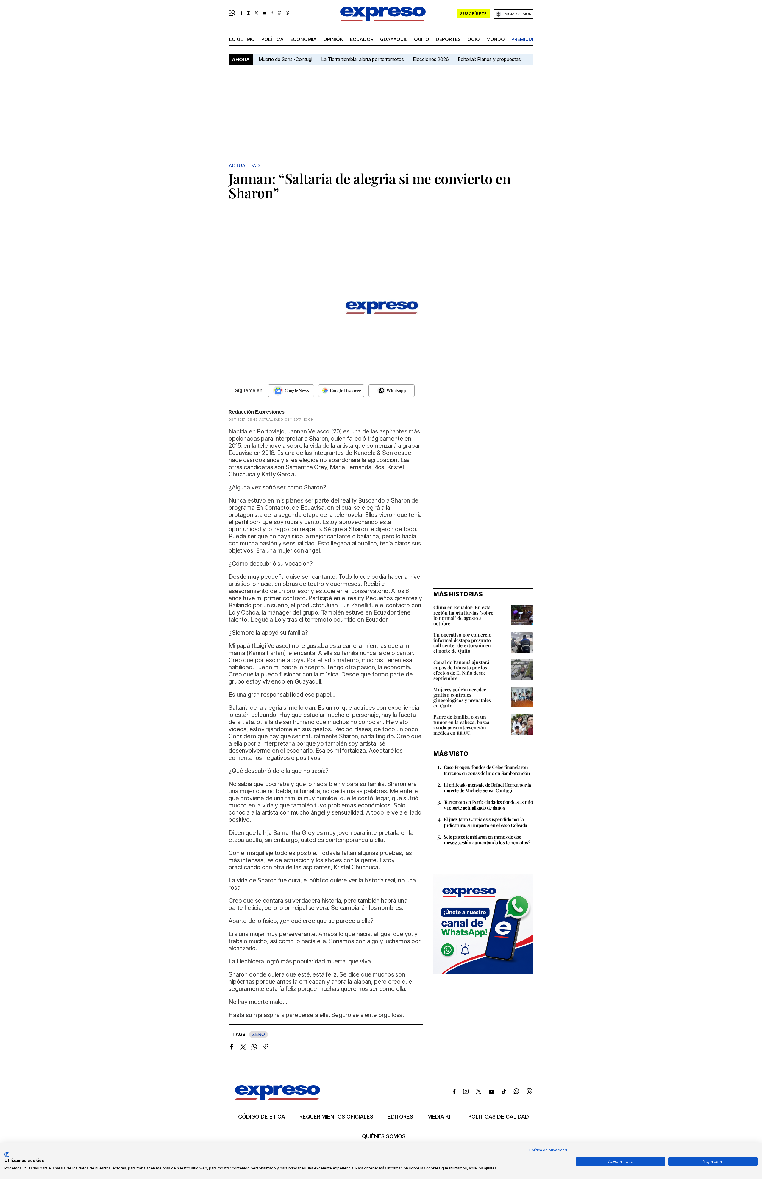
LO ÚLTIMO (242, 39)
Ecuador (362, 39)
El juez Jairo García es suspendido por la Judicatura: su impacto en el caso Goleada (485, 822)
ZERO (258, 1034)
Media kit (440, 1116)
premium (522, 39)
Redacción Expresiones (257, 411)
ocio (473, 39)
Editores (400, 1116)
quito (421, 39)
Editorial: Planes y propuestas (489, 59)
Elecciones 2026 (431, 59)
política (272, 39)
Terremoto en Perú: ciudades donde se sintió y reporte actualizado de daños (488, 805)
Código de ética (261, 1116)
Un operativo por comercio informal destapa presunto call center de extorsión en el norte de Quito (462, 642)
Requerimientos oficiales (336, 1116)
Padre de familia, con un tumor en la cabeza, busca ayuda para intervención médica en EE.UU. (461, 725)
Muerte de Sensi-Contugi (285, 59)
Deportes (448, 39)
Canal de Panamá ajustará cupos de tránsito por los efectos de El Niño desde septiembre (461, 670)
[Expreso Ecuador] (277, 1097)
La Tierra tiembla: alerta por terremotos (362, 59)
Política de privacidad (548, 1150)
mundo (495, 39)
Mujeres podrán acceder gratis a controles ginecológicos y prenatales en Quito (462, 697)
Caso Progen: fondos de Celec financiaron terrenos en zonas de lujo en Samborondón (487, 770)
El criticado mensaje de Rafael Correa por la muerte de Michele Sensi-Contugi (487, 787)
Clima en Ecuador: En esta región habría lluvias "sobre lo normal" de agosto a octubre (463, 615)
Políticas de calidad (498, 1116)
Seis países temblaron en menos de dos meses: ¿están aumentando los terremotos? (487, 840)
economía (303, 39)
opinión (333, 39)
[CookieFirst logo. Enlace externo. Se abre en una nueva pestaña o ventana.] (6, 1154)
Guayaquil (393, 39)
